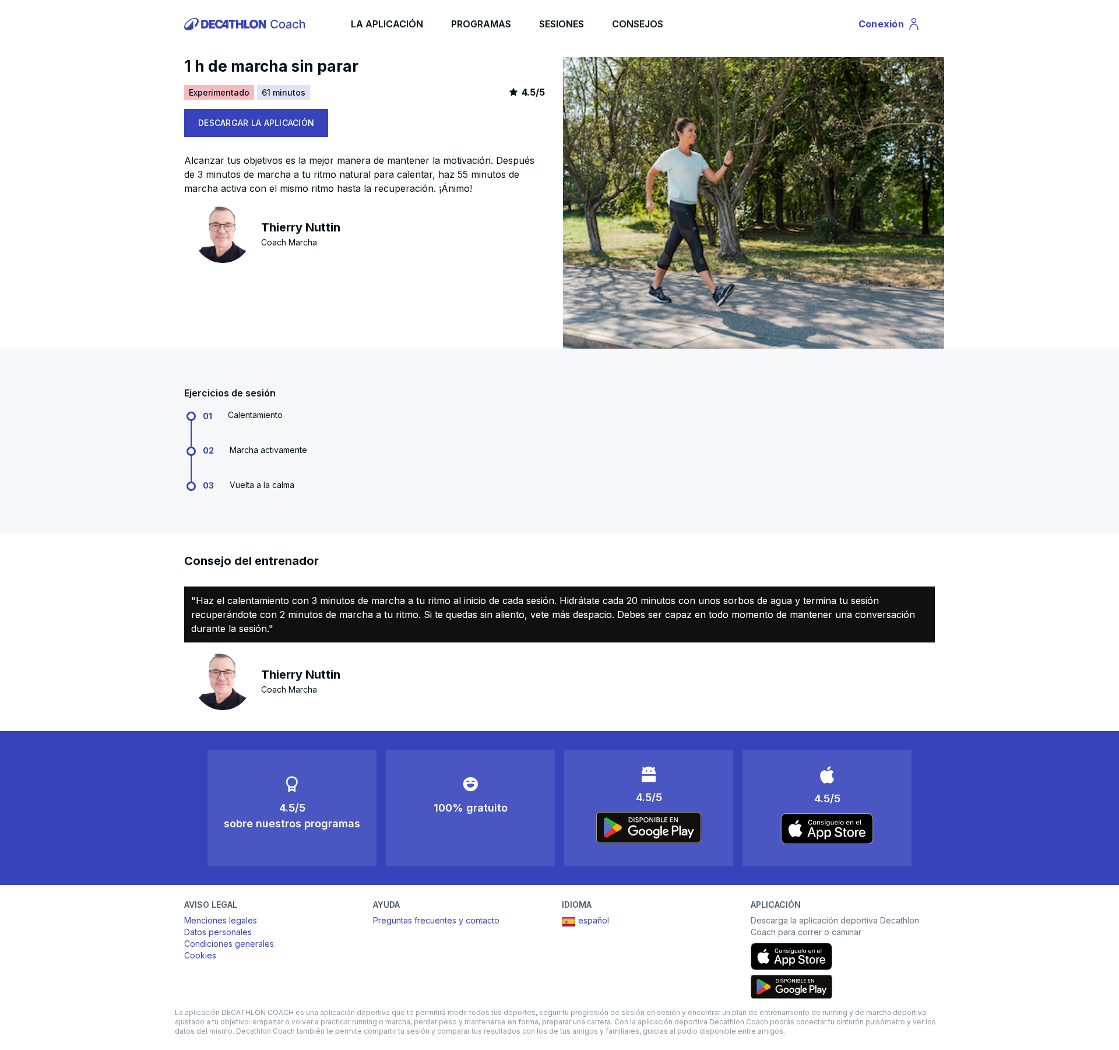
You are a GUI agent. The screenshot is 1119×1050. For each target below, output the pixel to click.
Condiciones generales (229, 944)
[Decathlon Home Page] (246, 24)
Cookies (200, 955)
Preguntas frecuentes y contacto (436, 920)
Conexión (889, 26)
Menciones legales (220, 920)
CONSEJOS (637, 24)
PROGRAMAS (481, 24)
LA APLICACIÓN (387, 24)
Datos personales (218, 932)
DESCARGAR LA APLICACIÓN (256, 123)
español (593, 920)
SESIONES (561, 24)
